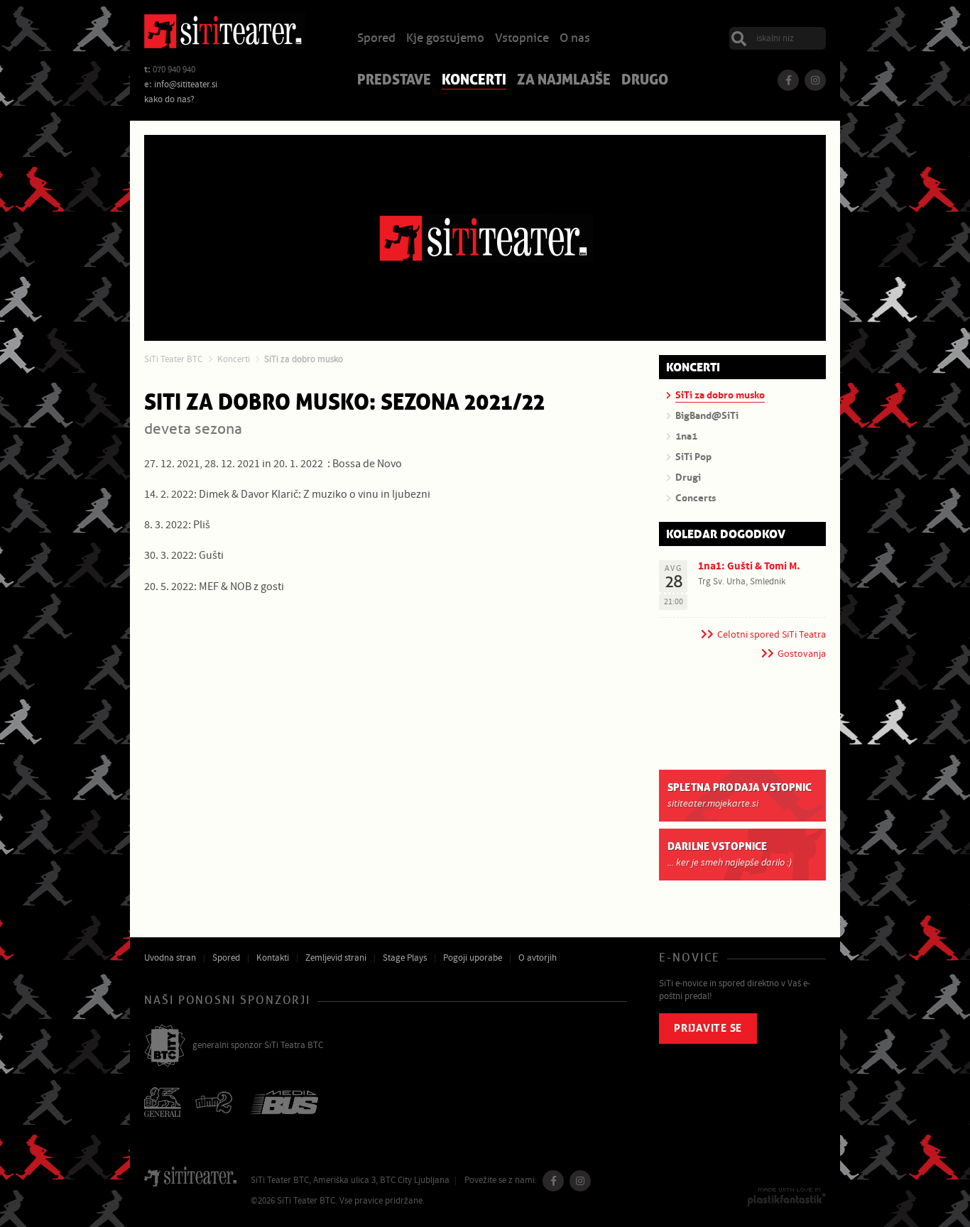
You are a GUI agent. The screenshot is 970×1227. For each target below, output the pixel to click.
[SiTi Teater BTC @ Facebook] (788, 80)
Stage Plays (405, 958)
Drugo (644, 81)
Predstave (394, 81)
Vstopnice (522, 38)
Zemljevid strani (335, 958)
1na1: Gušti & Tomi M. (749, 566)
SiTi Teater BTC (173, 359)
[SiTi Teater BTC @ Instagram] (815, 80)
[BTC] (164, 1046)
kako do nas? (169, 99)
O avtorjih (537, 958)
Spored (376, 38)
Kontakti (272, 958)
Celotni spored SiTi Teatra (771, 634)
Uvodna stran (170, 958)
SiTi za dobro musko (303, 359)
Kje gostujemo (445, 38)
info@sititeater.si (185, 84)
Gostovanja (802, 654)
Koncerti (474, 81)
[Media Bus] (284, 1104)
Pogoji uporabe (472, 958)
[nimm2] (215, 1103)
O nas (575, 38)
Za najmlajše (564, 81)
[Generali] (162, 1103)
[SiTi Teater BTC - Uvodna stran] (224, 33)
